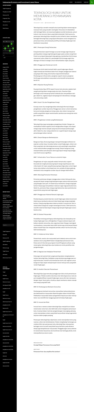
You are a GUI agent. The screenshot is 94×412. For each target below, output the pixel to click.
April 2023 (5, 137)
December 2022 (7, 146)
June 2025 (5, 95)
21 (10, 50)
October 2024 (6, 98)
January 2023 (6, 144)
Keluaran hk (78, 2)
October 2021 (6, 177)
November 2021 (7, 174)
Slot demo (5, 244)
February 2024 (6, 115)
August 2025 (6, 91)
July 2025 (5, 93)
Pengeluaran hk (6, 21)
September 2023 (7, 126)
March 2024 (6, 113)
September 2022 (7, 153)
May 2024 (5, 109)
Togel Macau (6, 251)
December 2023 (7, 120)
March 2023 (6, 139)
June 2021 (5, 185)
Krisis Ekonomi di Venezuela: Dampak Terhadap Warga (7, 211)
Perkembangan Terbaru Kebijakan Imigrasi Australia (7, 217)
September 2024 (7, 100)
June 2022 (5, 159)
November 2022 (7, 148)
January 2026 (6, 82)
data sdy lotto (6, 366)
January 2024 (6, 117)
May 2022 (5, 161)
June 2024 (5, 106)
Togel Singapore (6, 231)
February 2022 (6, 168)
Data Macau (6, 28)
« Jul (4, 57)
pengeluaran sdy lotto (8, 346)
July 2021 (5, 183)
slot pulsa (5, 254)
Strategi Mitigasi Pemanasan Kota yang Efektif (47, 344)
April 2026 (5, 76)
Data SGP (86, 2)
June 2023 (5, 133)
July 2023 (5, 131)
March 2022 (6, 166)
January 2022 (6, 170)
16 (13, 48)
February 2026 (6, 80)
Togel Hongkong (7, 8)
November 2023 (7, 122)
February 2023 (6, 142)
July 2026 (5, 69)
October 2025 (6, 87)
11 (5, 48)
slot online (5, 25)
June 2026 (5, 71)
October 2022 (6, 150)
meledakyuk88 (50, 22)
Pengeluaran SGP (7, 11)
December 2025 (7, 84)
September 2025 (7, 89)
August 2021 (6, 181)
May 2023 (5, 135)
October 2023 (6, 124)
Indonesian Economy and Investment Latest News (21, 2)
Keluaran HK (6, 15)
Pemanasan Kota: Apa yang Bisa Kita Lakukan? (47, 350)
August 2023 (6, 128)
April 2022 (5, 163)
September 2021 (7, 179)
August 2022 (6, 155)
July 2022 (5, 157)
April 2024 (5, 111)
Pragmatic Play (6, 18)
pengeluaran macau (7, 359)
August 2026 (6, 67)
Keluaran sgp (6, 248)
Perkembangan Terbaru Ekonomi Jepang (7, 196)
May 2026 (5, 73)
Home (70, 2)
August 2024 (6, 102)
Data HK (5, 234)
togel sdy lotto (6, 362)
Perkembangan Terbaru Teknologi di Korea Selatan (8, 206)
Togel (4, 272)
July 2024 (5, 104)
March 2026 (6, 78)
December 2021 (7, 172)
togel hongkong (6, 241)
